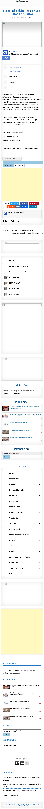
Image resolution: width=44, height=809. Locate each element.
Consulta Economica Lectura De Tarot (21, 437)
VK (19, 207)
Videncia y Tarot (15, 67)
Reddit (12, 207)
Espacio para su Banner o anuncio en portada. (19, 778)
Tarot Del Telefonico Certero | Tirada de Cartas (22, 12)
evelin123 (16, 18)
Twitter (15, 203)
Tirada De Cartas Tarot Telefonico (20, 430)
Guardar (20, 165)
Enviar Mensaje (11, 159)
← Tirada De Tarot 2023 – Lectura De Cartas (17, 230)
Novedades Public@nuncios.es (14, 790)
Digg (25, 207)
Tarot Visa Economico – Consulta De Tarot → (27, 233)
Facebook (24, 203)
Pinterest (35, 203)
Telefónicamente (15, 71)
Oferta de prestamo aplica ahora (19, 422)
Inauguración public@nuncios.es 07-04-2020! (19, 784)
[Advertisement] (22, 184)
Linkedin (33, 207)
